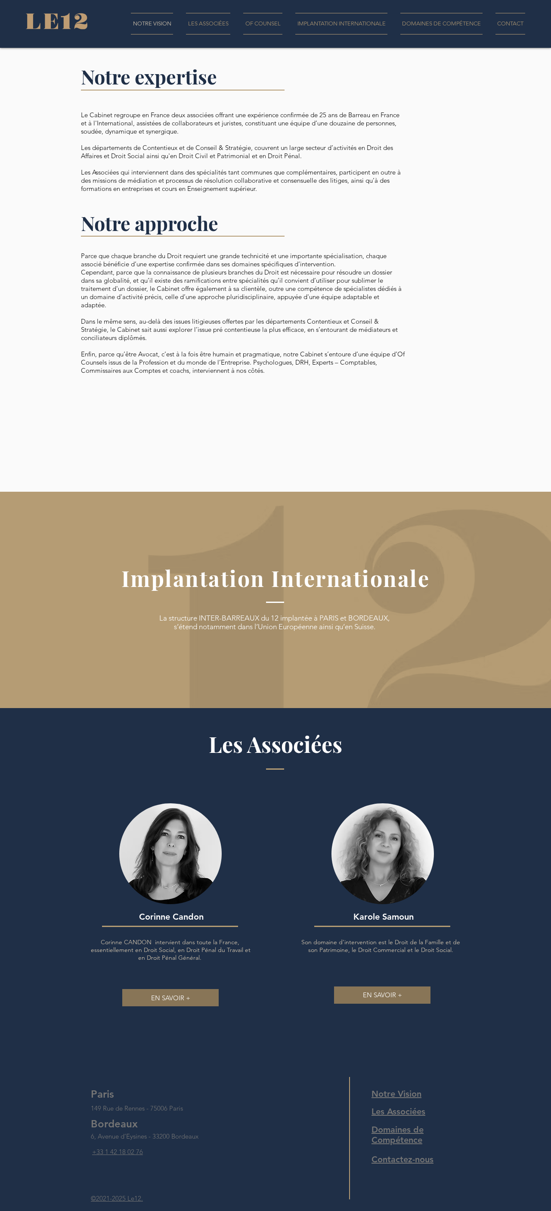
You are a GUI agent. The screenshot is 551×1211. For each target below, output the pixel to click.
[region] (173, 907)
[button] (208, 23)
